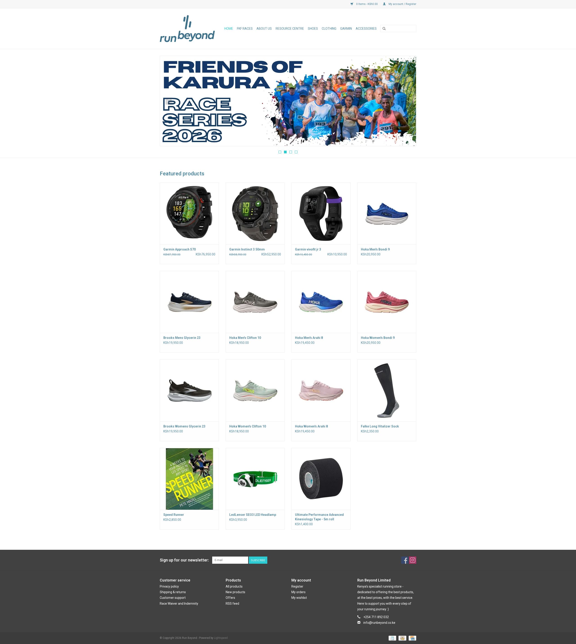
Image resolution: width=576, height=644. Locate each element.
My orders (298, 592)
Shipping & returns (173, 592)
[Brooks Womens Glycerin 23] (189, 390)
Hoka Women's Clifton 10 (247, 426)
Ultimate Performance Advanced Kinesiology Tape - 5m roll (319, 517)
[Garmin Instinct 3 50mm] (255, 213)
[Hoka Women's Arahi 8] (321, 390)
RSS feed (232, 603)
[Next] (407, 101)
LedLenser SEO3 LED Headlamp (252, 515)
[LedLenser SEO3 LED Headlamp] (255, 479)
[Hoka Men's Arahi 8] (321, 302)
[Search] (384, 29)
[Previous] (169, 101)
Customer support (173, 597)
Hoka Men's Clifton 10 (245, 338)
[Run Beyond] (188, 28)
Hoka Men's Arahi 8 (309, 338)
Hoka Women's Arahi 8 (311, 426)
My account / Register (402, 4)
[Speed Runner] (189, 479)
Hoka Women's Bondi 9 (378, 338)
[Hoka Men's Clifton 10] (255, 302)
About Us (264, 28)
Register (297, 586)
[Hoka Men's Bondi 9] (386, 213)
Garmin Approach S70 (179, 249)
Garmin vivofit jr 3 (308, 249)
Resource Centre (290, 28)
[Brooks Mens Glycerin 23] (189, 302)
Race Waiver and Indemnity (179, 603)
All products (234, 586)
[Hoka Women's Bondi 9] (386, 302)
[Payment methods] (392, 638)
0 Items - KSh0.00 (367, 4)
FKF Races (245, 28)
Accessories (366, 28)
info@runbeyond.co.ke (379, 622)
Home (228, 28)
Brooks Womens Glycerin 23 (184, 426)
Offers (230, 597)
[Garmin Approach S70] (189, 213)
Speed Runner (173, 515)
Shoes (313, 28)
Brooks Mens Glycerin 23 (181, 338)
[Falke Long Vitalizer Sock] (386, 390)
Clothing (329, 28)
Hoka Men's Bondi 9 (375, 249)
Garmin (346, 28)
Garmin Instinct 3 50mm (247, 249)
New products (235, 592)
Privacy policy (169, 586)
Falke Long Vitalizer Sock (380, 426)
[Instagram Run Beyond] (412, 560)
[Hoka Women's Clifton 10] (255, 390)
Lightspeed (221, 638)
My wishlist (299, 597)
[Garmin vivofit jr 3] (321, 213)
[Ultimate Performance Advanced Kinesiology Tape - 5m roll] (321, 479)
